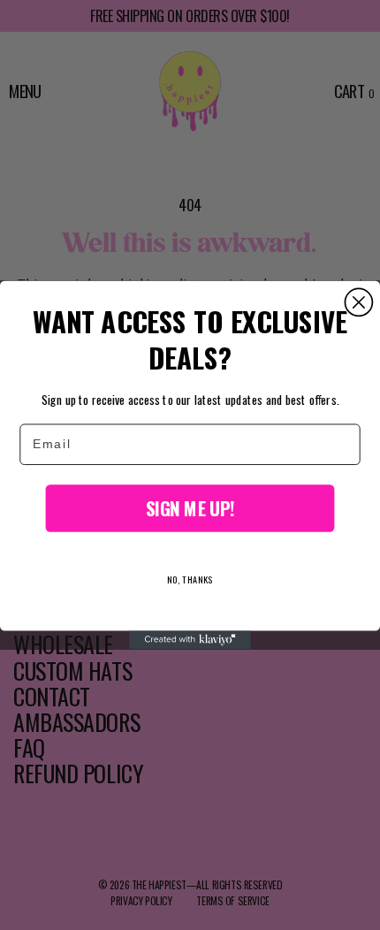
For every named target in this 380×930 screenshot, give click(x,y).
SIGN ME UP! (190, 508)
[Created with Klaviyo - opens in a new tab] (190, 639)
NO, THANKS (190, 579)
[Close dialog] (358, 302)
